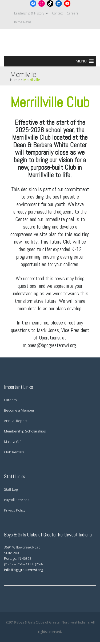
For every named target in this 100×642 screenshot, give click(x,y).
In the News (22, 22)
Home (15, 79)
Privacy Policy (14, 510)
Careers (72, 13)
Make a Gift (13, 441)
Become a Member (19, 410)
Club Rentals (14, 452)
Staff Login (12, 489)
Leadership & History (29, 13)
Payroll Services (16, 499)
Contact (57, 13)
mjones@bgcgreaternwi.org (49, 345)
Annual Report (15, 420)
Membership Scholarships (25, 431)
